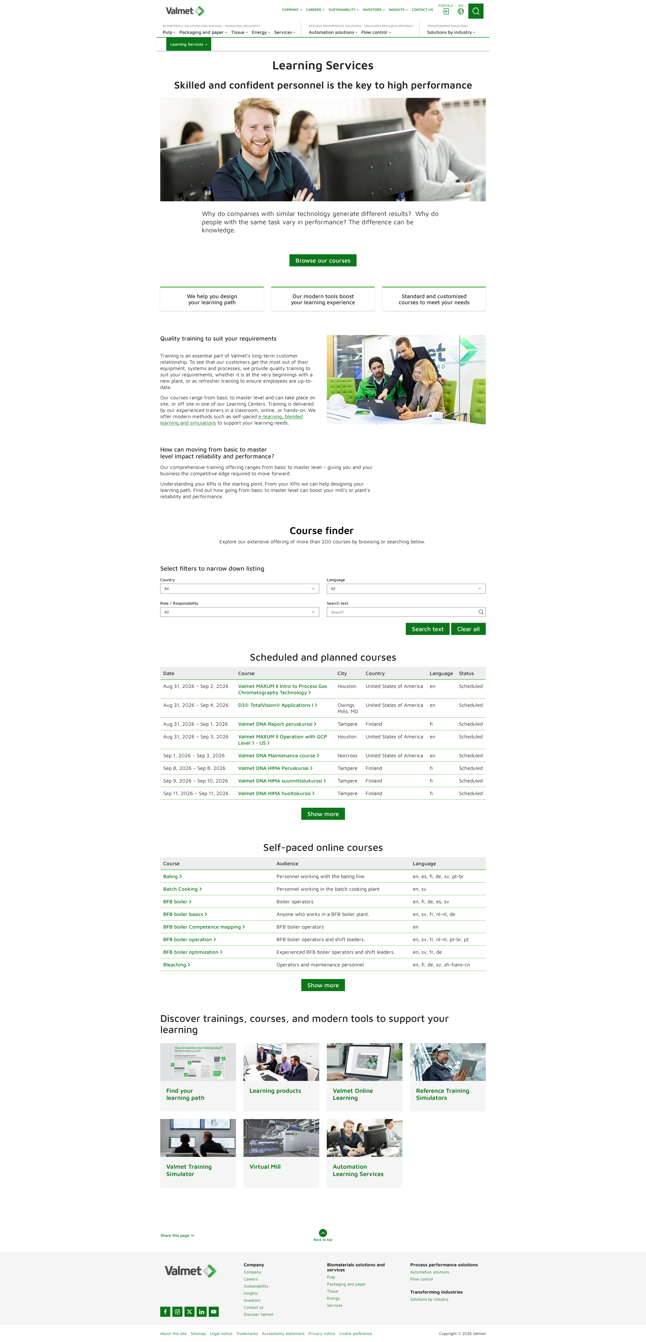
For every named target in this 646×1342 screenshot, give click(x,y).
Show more (323, 813)
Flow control (421, 1279)
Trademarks (247, 1333)
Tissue (332, 1291)
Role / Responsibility (179, 603)
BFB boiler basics (183, 914)
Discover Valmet (258, 1314)
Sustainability (256, 1286)
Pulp (331, 1277)
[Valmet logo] (185, 11)
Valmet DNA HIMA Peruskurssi (273, 768)
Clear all (468, 628)
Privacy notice (322, 1333)
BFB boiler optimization (191, 952)
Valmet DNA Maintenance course (276, 755)
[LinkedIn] (202, 1312)
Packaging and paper (346, 1284)
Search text (337, 603)
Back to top (323, 1239)
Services (334, 1305)
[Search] (475, 11)
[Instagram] (177, 1312)
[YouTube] (214, 1312)
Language (336, 579)
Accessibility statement (283, 1333)
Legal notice (221, 1333)
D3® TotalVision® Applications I (275, 705)
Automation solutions (429, 1272)
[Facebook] (165, 1312)
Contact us (253, 1307)
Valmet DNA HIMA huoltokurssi (274, 793)
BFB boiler (175, 901)
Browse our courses (323, 260)
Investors (252, 1300)
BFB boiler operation (187, 939)
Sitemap (198, 1333)
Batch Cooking (180, 889)
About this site (173, 1333)
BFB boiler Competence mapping (202, 927)
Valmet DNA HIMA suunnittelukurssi (280, 781)
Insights (251, 1293)
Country (167, 579)
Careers (251, 1279)
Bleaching (174, 964)
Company (252, 1272)
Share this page (174, 1235)
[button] (188, 44)
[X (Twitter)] (189, 1312)
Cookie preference (355, 1333)
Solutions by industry (429, 1299)
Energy (333, 1298)
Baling (170, 876)
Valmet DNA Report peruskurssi (275, 724)
